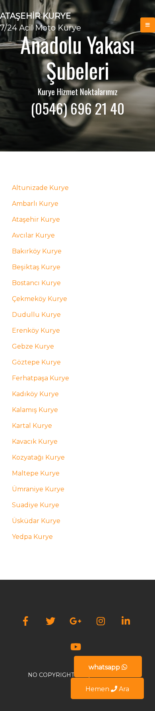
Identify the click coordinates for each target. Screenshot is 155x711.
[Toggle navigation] (147, 25)
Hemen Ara (107, 689)
